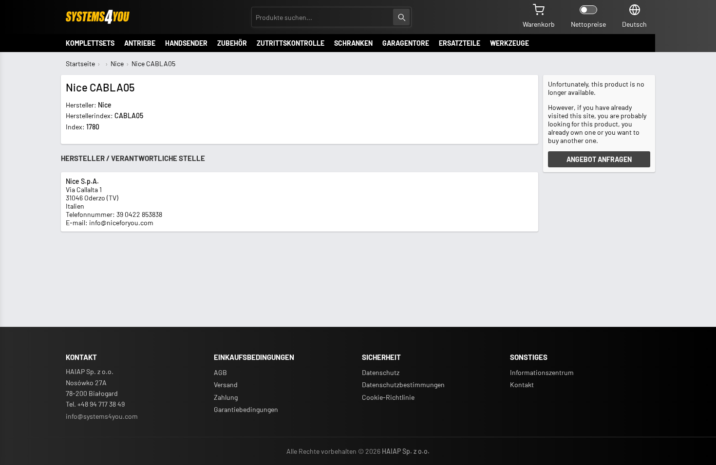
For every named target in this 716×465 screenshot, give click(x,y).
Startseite (80, 63)
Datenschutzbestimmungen (403, 384)
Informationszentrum (542, 372)
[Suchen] (401, 17)
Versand (226, 384)
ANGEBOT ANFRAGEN (599, 159)
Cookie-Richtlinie (388, 397)
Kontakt (522, 384)
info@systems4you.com (102, 416)
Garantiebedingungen (246, 409)
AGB (220, 372)
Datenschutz (380, 372)
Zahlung (226, 397)
